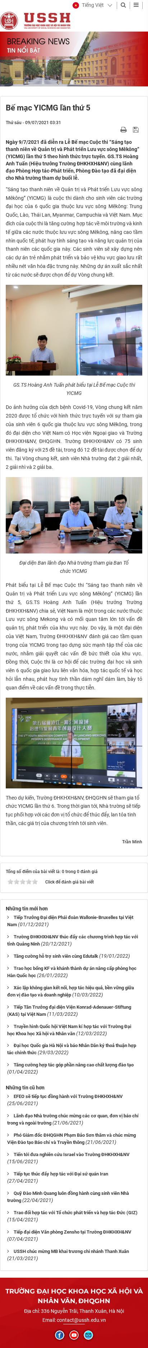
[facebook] (59, 1335)
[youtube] (74, 1335)
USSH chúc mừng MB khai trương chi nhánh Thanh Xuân (71, 1251)
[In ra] (124, 129)
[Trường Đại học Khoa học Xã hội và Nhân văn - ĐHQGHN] (9, 20)
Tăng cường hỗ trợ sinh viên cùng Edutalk (56, 956)
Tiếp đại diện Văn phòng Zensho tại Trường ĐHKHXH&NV (72, 1232)
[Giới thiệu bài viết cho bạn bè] (115, 129)
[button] (88, 5)
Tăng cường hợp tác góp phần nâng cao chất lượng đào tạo (74, 1064)
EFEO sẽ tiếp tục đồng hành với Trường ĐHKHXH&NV (68, 1096)
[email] (88, 1335)
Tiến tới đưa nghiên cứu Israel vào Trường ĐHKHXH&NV (72, 1154)
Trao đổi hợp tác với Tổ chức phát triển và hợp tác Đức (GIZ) (76, 1212)
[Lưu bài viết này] (136, 129)
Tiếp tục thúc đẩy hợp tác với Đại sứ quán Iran (61, 1174)
